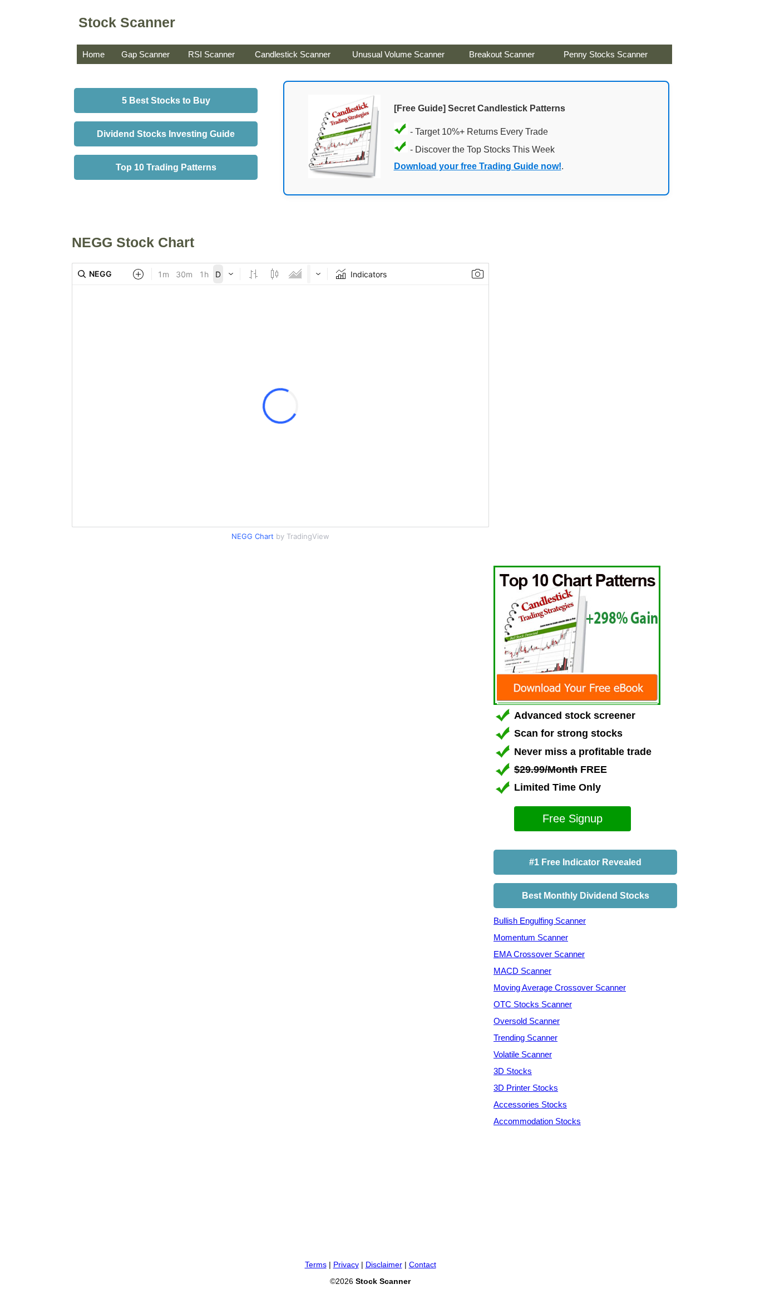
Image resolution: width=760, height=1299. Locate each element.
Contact (422, 1264)
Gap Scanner (145, 54)
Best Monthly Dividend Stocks (585, 895)
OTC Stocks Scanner (532, 1004)
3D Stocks (512, 1071)
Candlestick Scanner (292, 54)
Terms (316, 1264)
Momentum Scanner (530, 937)
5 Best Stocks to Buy (166, 100)
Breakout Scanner (502, 54)
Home (93, 54)
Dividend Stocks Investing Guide (166, 134)
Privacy (346, 1264)
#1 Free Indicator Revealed (585, 862)
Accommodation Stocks (537, 1121)
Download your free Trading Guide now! (477, 166)
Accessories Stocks (530, 1104)
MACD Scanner (522, 971)
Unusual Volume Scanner (398, 54)
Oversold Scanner (526, 1021)
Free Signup (572, 818)
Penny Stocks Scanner (606, 54)
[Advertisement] (165, 640)
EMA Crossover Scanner (539, 954)
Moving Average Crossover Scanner (559, 987)
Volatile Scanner (522, 1054)
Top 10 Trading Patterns (166, 167)
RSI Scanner (211, 54)
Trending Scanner (525, 1037)
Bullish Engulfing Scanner (539, 920)
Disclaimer (384, 1264)
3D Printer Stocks (525, 1087)
